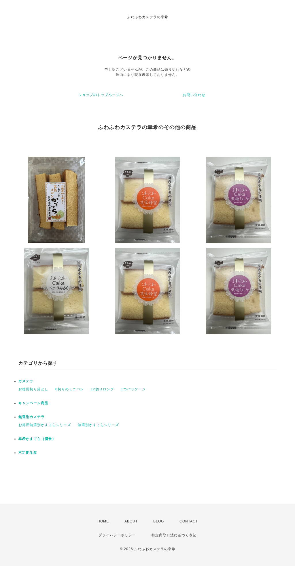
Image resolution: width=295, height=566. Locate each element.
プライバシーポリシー (117, 535)
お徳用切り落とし (33, 389)
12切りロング (102, 389)
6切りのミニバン (69, 389)
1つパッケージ (133, 389)
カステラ (25, 381)
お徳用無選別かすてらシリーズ (44, 425)
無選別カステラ (31, 417)
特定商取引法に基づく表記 (174, 535)
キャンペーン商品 (33, 403)
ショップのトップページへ (100, 95)
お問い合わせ (194, 95)
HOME (103, 521)
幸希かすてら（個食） (37, 439)
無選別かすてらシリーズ (98, 425)
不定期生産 (27, 453)
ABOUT (131, 521)
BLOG (158, 521)
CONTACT (188, 521)
